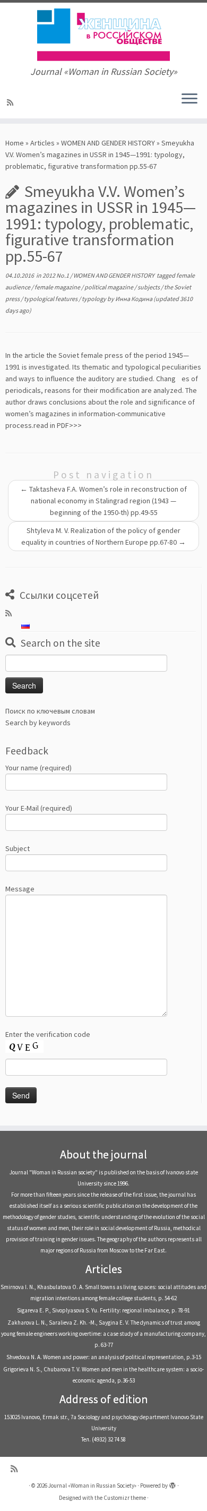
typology (94, 299)
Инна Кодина (133, 299)
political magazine (109, 287)
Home (14, 143)
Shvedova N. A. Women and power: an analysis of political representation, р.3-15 (103, 1357)
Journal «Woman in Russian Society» (92, 1485)
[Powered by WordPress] (172, 1483)
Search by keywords (38, 722)
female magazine (57, 287)
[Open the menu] (189, 99)
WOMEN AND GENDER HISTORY (108, 143)
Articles (42, 143)
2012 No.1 (56, 275)
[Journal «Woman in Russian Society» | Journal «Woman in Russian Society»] (103, 34)
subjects (149, 287)
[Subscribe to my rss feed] (11, 102)
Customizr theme (125, 1497)
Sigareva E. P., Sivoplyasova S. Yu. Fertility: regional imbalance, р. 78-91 (103, 1310)
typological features (51, 299)
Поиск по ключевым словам (50, 711)
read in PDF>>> (57, 425)
